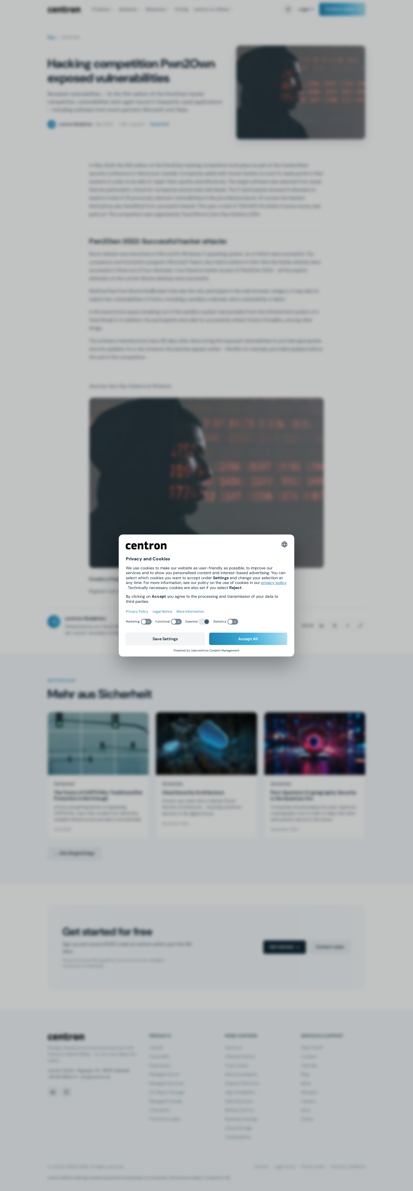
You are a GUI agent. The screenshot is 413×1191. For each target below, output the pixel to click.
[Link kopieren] (360, 626)
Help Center (312, 1047)
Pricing (181, 9)
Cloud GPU (159, 1056)
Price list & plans (165, 1119)
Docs (305, 1110)
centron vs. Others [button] (211, 9)
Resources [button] (155, 9)
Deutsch (261, 1166)
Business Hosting (241, 1119)
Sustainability (238, 1137)
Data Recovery (239, 1101)
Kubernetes (160, 1065)
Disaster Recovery (242, 1083)
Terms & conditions (348, 1166)
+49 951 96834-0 (62, 1077)
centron (64, 9)
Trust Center (236, 1065)
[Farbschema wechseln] (288, 9)
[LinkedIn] (52, 1092)
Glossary (309, 1092)
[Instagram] (66, 1092)
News (306, 1083)
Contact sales (339, 9)
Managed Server (164, 1074)
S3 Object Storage (166, 1092)
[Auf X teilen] (335, 626)
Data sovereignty (241, 1074)
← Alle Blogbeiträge (74, 853)
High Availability (240, 1092)
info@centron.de (95, 1077)
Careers (308, 1101)
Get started (281, 947)
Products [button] (101, 9)
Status (307, 1119)
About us (233, 1047)
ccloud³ (156, 1047)
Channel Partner (240, 1056)
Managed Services (166, 1083)
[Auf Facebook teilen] (347, 626)
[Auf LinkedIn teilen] (322, 626)
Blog (51, 37)
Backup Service (239, 1110)
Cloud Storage (238, 1128)
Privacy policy (313, 1166)
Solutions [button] (128, 9)
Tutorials (309, 1065)
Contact (309, 1056)
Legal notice (285, 1166)
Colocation (159, 1110)
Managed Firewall (165, 1101)
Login (304, 9)
